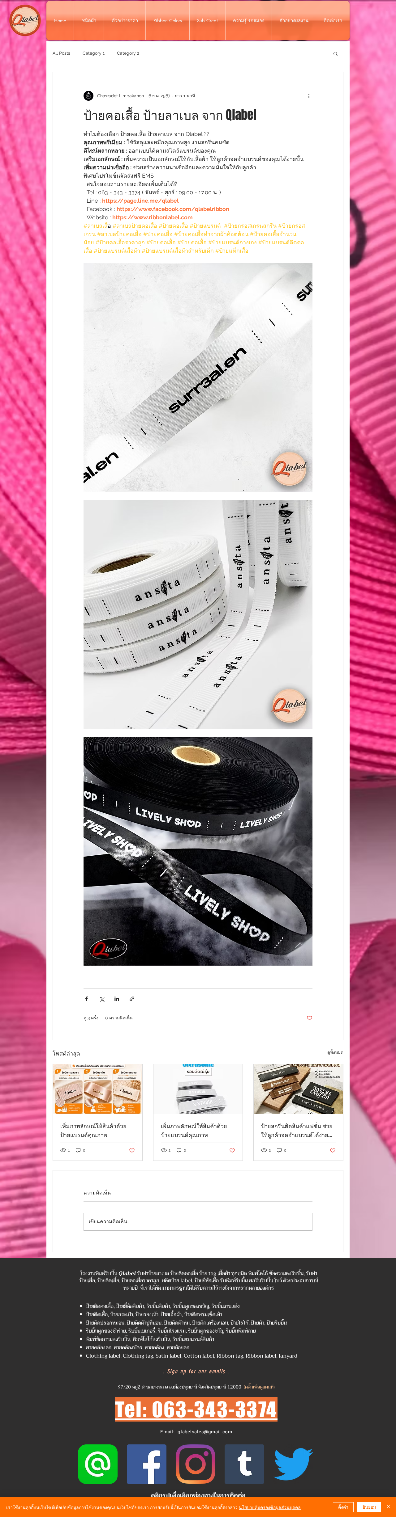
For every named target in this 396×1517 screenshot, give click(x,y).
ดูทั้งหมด (335, 1052)
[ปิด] (388, 1507)
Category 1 (94, 53)
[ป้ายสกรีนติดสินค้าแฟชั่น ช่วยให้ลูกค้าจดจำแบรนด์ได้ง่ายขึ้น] (298, 1089)
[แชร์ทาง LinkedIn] (117, 999)
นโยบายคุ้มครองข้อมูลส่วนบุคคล (270, 1507)
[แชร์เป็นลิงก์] (132, 999)
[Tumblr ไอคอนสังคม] (244, 1464)
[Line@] (98, 1464)
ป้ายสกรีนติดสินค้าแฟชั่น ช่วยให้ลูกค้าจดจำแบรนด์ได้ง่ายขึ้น (297, 1131)
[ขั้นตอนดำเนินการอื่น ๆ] (308, 95)
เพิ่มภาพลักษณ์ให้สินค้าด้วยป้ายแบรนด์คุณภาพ (93, 1130)
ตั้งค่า (343, 1507)
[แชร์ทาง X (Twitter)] (102, 999)
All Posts (61, 53)
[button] (335, 53)
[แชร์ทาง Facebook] (86, 999)
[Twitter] (293, 1464)
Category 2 (128, 53)
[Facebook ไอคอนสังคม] (146, 1464)
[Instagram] (195, 1464)
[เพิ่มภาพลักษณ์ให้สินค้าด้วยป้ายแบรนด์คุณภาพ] (97, 1089)
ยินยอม (369, 1507)
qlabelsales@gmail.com (205, 1431)
